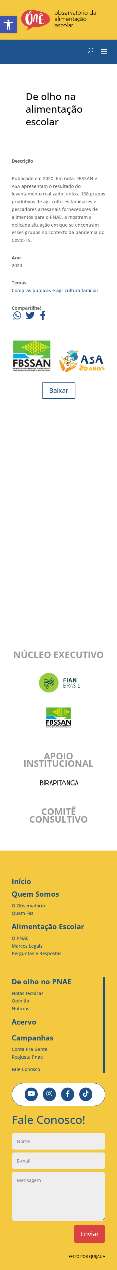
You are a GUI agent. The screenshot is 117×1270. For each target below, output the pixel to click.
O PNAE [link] (20, 938)
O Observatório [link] (28, 906)
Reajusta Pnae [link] (27, 1057)
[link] (8, 24)
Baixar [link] (58, 390)
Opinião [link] (20, 1001)
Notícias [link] (20, 1008)
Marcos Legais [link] (27, 946)
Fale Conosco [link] (26, 1069)
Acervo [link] (24, 1022)
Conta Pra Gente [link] (29, 1049)
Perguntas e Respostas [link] (36, 953)
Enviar (89, 1233)
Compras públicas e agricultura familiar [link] (55, 290)
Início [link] (21, 881)
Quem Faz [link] (22, 913)
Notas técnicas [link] (28, 993)
